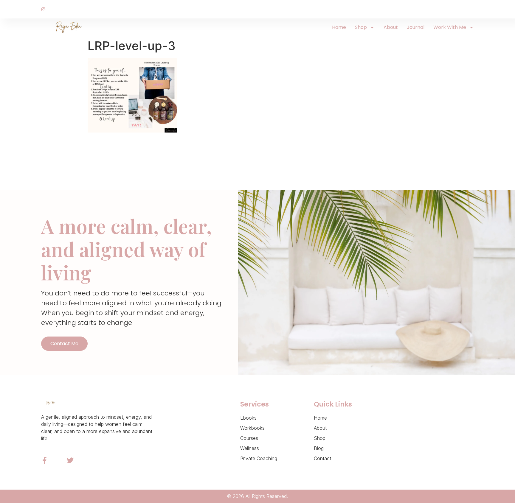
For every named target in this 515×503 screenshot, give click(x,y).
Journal (415, 27)
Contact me (64, 343)
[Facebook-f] (44, 460)
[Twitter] (70, 460)
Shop (361, 27)
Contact (322, 458)
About (391, 27)
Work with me (449, 27)
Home (339, 27)
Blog (319, 448)
